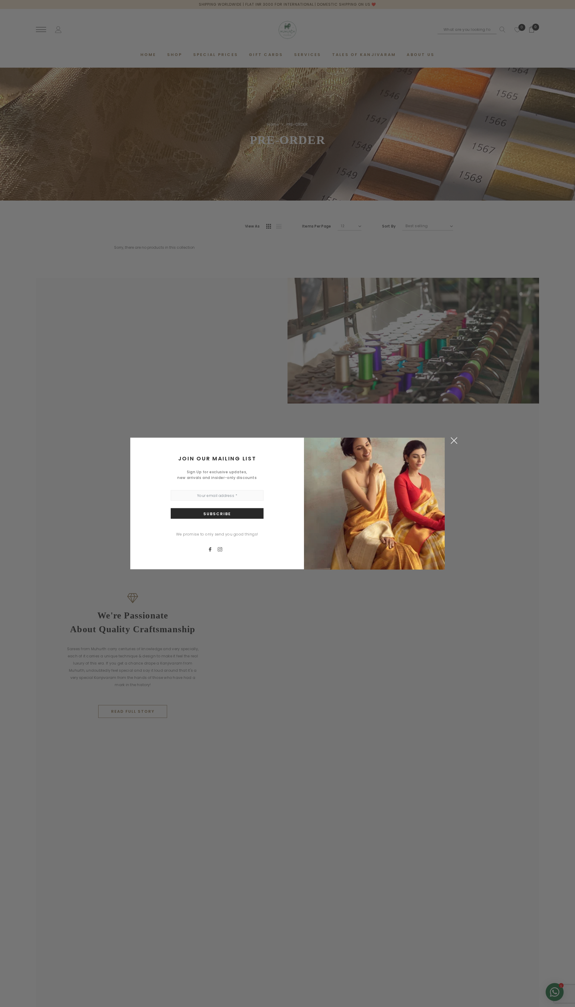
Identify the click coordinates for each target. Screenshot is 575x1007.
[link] (213, 548)
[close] (454, 440)
